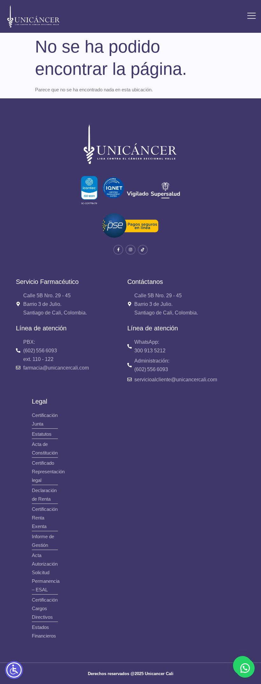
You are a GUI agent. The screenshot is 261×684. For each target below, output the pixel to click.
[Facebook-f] (118, 250)
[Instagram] (130, 250)
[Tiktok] (143, 250)
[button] (245, 668)
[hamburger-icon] (251, 16)
